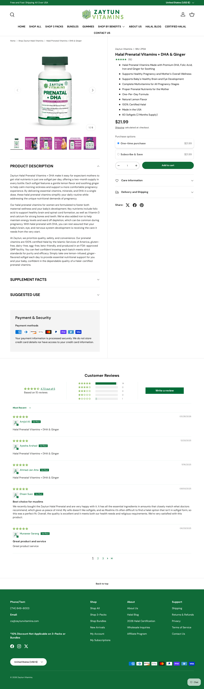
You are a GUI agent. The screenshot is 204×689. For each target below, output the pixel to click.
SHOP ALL (35, 26)
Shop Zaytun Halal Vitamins (30, 41)
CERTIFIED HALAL (175, 26)
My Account (97, 633)
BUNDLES (73, 26)
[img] (20, 417)
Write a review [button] (165, 390)
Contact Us (178, 633)
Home (12, 41)
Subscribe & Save (132, 154)
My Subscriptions (100, 640)
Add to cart (168, 165)
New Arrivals (97, 627)
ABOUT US (135, 26)
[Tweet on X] (127, 205)
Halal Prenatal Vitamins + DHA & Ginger (64, 41)
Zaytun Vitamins (123, 48)
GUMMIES (88, 26)
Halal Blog (133, 614)
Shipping (119, 127)
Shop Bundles (98, 621)
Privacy (176, 621)
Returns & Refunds (183, 614)
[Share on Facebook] (134, 205)
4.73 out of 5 (48, 388)
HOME (21, 26)
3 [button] (103, 558)
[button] (191, 14)
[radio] (118, 143)
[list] (55, 90)
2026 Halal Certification (141, 621)
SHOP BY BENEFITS (109, 26)
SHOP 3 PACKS (54, 26)
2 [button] (98, 558)
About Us (132, 608)
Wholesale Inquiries (138, 627)
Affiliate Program (137, 633)
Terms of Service (181, 627)
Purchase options (125, 136)
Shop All (95, 608)
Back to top (102, 583)
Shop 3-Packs (98, 614)
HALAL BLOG (153, 26)
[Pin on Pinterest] (141, 205)
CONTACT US (102, 33)
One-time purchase (133, 143)
